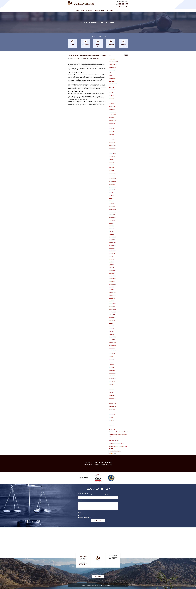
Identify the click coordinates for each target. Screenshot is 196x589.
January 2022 (111, 239)
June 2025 (110, 128)
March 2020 (111, 289)
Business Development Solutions (103, 585)
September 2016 (112, 378)
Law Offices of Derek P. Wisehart (79, 58)
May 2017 (110, 362)
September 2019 (112, 295)
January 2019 (111, 306)
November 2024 (112, 148)
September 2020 (112, 284)
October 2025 (111, 117)
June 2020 (110, 287)
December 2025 (112, 112)
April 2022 (111, 231)
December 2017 (112, 342)
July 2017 (110, 356)
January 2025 (111, 142)
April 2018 (111, 331)
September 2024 (112, 153)
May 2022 (110, 228)
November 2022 (112, 212)
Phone (92, 494)
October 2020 (111, 281)
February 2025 (111, 139)
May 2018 (110, 328)
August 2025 (111, 123)
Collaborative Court (112, 61)
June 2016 (110, 387)
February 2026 (111, 106)
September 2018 (112, 317)
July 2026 (110, 92)
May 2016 (110, 389)
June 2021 (110, 259)
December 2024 (112, 145)
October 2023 (111, 184)
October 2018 (111, 314)
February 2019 (111, 303)
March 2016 (111, 395)
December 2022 (112, 209)
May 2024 (110, 164)
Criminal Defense (112, 64)
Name (79, 494)
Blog (107, 10)
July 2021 (110, 256)
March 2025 (111, 137)
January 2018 (111, 339)
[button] (195, 581)
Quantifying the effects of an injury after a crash (118, 446)
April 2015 (111, 425)
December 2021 (112, 242)
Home (77, 10)
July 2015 (110, 417)
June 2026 (110, 95)
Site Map (88, 585)
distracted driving (83, 81)
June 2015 (110, 420)
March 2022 (111, 234)
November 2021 (112, 245)
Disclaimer (79, 512)
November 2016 (112, 373)
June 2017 (110, 359)
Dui (109, 72)
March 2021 (111, 267)
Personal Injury (96, 58)
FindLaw (112, 585)
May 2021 (110, 262)
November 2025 (112, 114)
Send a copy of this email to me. (85, 517)
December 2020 (112, 275)
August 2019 (111, 298)
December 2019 (112, 292)
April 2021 (111, 264)
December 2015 (112, 403)
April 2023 (111, 200)
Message (80, 500)
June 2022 (110, 225)
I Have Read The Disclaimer (85, 515)
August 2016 (111, 381)
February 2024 (111, 173)
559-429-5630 (123, 4)
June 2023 (110, 195)
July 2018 (110, 323)
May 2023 (110, 198)
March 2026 (111, 103)
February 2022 (111, 237)
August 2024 (111, 156)
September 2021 (112, 250)
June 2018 (110, 325)
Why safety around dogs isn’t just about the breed (118, 431)
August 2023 (111, 189)
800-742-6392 (123, 7)
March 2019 (111, 300)
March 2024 (111, 170)
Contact (111, 10)
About (82, 10)
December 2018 (112, 309)
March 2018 (111, 334)
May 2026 (110, 98)
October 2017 (111, 348)
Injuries (110, 75)
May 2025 (110, 131)
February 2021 (111, 270)
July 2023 (110, 192)
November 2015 (112, 406)
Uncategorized (111, 81)
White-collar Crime (112, 83)
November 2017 (112, 345)
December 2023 (112, 178)
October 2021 (111, 248)
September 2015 (112, 412)
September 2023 (112, 187)
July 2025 (110, 126)
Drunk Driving (111, 70)
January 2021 (111, 273)
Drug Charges (111, 67)
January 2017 (111, 370)
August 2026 (111, 89)
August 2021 (111, 253)
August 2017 (111, 353)
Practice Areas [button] (89, 10)
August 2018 (111, 320)
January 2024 (111, 175)
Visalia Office (83, 562)
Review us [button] (98, 576)
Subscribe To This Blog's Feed (115, 451)
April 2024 (111, 167)
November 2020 (112, 278)
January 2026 (111, 109)
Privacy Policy (93, 585)
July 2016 (110, 384)
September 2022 (112, 217)
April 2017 (111, 364)
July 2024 (110, 159)
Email (107, 494)
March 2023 (111, 203)
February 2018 (111, 337)
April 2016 (111, 392)
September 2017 (112, 350)
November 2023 (112, 181)
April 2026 (111, 101)
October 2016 (111, 375)
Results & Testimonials (99, 10)
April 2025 (111, 134)
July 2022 (110, 223)
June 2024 (110, 162)
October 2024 (111, 150)
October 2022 (111, 214)
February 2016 (111, 398)
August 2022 (111, 220)
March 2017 (111, 367)
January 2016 (111, 400)
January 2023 (111, 206)
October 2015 (111, 409)
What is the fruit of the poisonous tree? (116, 443)
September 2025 (112, 120)
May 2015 (110, 423)
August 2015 (111, 414)
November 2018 (112, 312)
